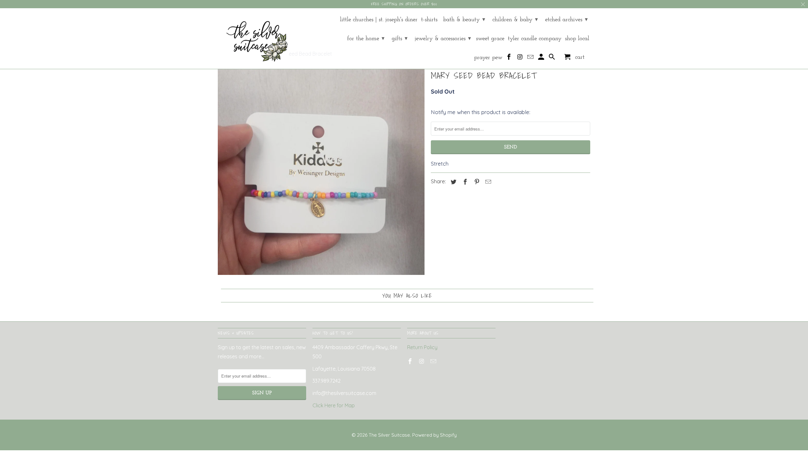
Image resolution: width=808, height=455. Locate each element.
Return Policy (422, 347)
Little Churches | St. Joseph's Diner (379, 20)
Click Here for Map (333, 405)
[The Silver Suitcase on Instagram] (520, 58)
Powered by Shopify (434, 435)
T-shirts (429, 20)
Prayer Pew (488, 58)
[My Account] (541, 58)
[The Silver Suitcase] (253, 38)
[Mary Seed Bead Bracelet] (321, 171)
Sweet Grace (490, 39)
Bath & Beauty (464, 20)
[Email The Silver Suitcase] (531, 58)
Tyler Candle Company (534, 39)
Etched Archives (566, 20)
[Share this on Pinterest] (476, 181)
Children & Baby (515, 20)
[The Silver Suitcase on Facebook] (509, 58)
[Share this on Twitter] (453, 181)
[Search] (552, 58)
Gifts (399, 39)
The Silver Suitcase (389, 435)
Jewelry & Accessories (443, 39)
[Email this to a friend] (487, 181)
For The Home (365, 39)
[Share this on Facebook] (464, 181)
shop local (577, 39)
